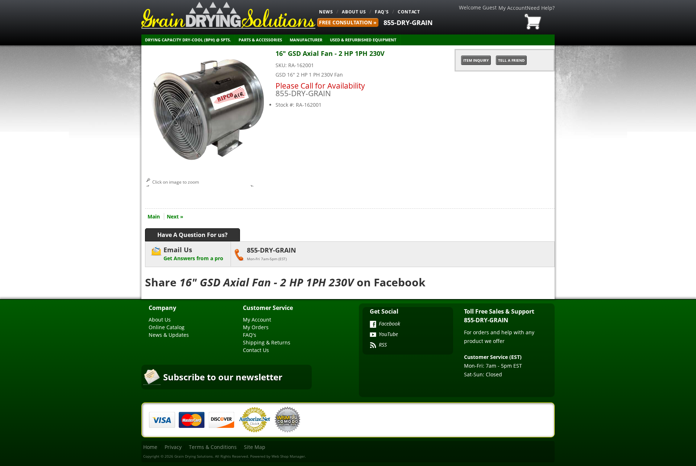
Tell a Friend (511, 60)
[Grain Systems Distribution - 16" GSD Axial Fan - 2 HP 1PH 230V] (208, 163)
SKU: (282, 65)
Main (154, 216)
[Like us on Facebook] (373, 324)
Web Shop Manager (288, 456)
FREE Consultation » (348, 22)
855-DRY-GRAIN (408, 22)
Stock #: (286, 104)
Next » (175, 216)
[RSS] (373, 346)
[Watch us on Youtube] (373, 335)
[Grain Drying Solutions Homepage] (228, 15)
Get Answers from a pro (193, 253)
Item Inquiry (476, 60)
